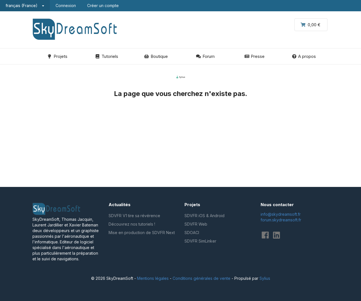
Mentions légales (153, 278)
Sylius (264, 278)
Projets (60, 56)
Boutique (159, 56)
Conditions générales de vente (201, 278)
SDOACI (191, 232)
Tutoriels (110, 56)
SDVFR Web (195, 224)
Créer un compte (103, 5)
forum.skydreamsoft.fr (281, 219)
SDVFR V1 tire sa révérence (134, 215)
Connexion (66, 5)
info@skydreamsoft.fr (281, 214)
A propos (307, 56)
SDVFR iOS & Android (204, 215)
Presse (258, 56)
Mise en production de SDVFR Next (142, 232)
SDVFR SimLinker (200, 241)
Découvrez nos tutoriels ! (132, 224)
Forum (208, 56)
